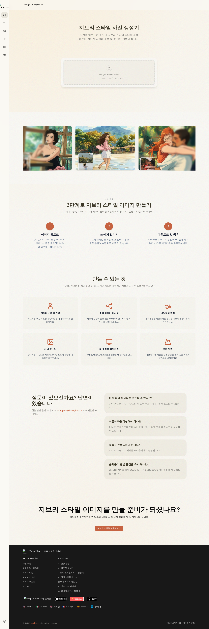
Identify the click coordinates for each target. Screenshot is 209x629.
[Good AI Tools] (88, 599)
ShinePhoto (34, 622)
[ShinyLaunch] (69, 599)
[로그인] (4, 621)
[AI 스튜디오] (4, 31)
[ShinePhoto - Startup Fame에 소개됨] (51, 599)
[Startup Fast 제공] (37, 599)
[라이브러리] (4, 47)
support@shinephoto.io (70, 410)
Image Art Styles (32, 4)
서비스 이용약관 (189, 623)
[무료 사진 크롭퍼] (4, 23)
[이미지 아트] (4, 39)
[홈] (4, 15)
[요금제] (4, 55)
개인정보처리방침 (174, 623)
